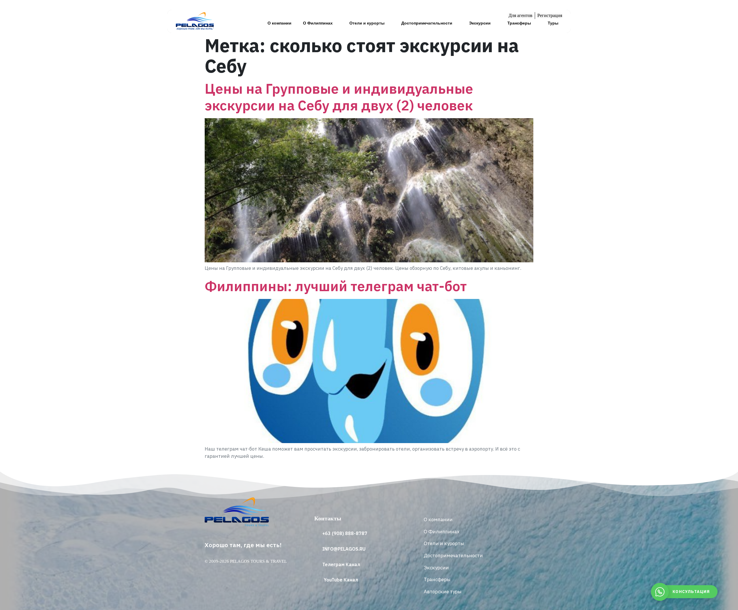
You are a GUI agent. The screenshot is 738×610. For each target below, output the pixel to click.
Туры (553, 23)
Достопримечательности (426, 23)
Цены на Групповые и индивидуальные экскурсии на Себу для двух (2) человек (339, 97)
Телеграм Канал (341, 564)
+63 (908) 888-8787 (344, 533)
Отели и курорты (367, 23)
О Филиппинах (318, 23)
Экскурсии (480, 23)
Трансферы (519, 23)
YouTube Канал (341, 580)
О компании (279, 23)
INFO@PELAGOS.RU (344, 549)
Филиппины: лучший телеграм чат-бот (336, 286)
